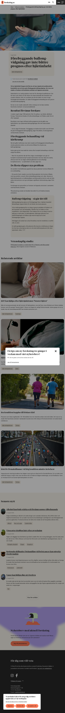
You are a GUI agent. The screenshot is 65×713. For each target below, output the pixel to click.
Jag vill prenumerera (13, 362)
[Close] (56, 351)
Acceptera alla (32, 706)
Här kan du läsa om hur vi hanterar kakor (16, 701)
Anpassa (10, 706)
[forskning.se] (7, 2)
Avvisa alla (20, 706)
